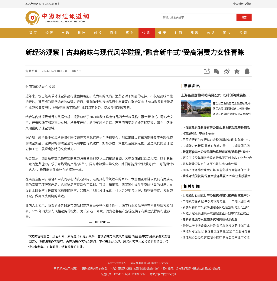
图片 (227, 33)
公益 (211, 33)
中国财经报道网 (137, 263)
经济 (49, 33)
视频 (243, 33)
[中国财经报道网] (57, 17)
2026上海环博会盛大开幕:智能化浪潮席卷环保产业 (216, 170)
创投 (98, 33)
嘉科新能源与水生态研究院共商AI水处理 (210, 164)
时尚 (178, 33)
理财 (130, 33)
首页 (33, 33)
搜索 (244, 17)
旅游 (195, 33)
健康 (162, 33)
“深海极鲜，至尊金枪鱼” (199, 133)
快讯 (146, 33)
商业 (114, 33)
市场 (65, 33)
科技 (82, 33)
